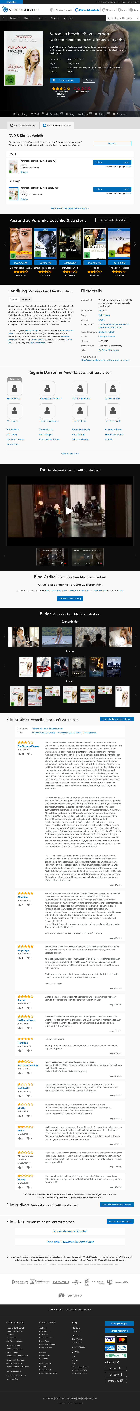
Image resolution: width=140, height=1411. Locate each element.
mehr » (60, 53)
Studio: (84, 336)
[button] (135, 636)
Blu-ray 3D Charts (45, 1347)
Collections (73, 590)
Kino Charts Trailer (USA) (48, 1373)
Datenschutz (60, 1398)
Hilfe (73, 1357)
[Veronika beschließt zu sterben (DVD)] (13, 166)
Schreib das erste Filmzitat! (70, 1231)
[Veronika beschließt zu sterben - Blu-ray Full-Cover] (105, 696)
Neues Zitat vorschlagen (120, 1221)
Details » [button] (24, 172)
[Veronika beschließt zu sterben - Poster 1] (26, 667)
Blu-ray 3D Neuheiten (47, 1344)
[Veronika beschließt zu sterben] (23, 58)
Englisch (110, 332)
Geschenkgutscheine (14, 1363)
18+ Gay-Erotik (11, 1338)
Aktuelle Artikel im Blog (70, 598)
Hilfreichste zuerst (40, 728)
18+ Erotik (10, 1334)
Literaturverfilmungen (108, 324)
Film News (76, 1328)
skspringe (23, 950)
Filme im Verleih (47, 1322)
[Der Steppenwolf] (70, 243)
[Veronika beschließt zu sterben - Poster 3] (61, 667)
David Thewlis (109, 67)
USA (69, 59)
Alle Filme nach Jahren (14, 1341)
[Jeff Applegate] (112, 411)
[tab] (23, 125)
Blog (136, 9)
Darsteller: (54, 67)
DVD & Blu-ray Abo (13, 1345)
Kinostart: (85, 341)
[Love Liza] (94, 243)
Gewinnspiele (100, 590)
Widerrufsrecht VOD (79, 1370)
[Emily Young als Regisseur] (14, 388)
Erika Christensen (37, 342)
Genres (13, 18)
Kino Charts (43, 1359)
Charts (26, 18)
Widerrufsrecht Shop (79, 1373)
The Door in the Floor (119, 267)
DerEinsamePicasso (28, 746)
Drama (70, 71)
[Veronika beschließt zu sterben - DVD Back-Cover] (35, 696)
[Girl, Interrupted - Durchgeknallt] (21, 243)
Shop (124, 9)
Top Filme (42, 1328)
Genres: (53, 71)
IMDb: (83, 350)
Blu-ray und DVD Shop (14, 1331)
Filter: (20, 732)
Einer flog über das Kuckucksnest (45, 267)
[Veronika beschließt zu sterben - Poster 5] (96, 667)
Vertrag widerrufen (119, 1330)
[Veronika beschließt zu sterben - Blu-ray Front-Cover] (70, 696)
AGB (73, 1363)
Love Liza (94, 267)
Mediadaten (92, 1398)
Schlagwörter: (87, 324)
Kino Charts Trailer (45, 1370)
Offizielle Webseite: (89, 357)
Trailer (89, 80)
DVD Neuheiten (45, 1331)
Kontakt (75, 1360)
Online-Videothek (15, 1322)
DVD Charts (43, 1334)
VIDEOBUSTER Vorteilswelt (16, 1376)
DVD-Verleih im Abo (63, 9)
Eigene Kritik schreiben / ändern (116, 719)
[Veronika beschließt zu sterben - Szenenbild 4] (124, 637)
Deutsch (102, 332)
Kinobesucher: (87, 345)
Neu (40, 18)
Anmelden (11, 2)
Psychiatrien (116, 327)
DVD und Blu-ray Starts (56, 590)
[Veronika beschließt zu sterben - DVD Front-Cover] (17, 696)
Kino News (76, 1331)
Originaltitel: (86, 299)
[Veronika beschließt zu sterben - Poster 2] (44, 667)
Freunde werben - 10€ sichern (17, 1366)
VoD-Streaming (12, 1352)
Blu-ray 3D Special (78, 1347)
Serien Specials (77, 1342)
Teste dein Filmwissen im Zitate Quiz (70, 1242)
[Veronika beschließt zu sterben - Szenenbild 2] (57, 637)
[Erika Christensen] (47, 411)
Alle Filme (68, 18)
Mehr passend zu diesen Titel (113, 220)
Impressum (71, 1398)
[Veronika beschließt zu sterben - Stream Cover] (122, 696)
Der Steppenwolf (70, 267)
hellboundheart (27, 1020)
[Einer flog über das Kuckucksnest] (45, 243)
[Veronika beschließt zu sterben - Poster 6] (114, 667)
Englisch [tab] (26, 299)
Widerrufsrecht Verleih (80, 1367)
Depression (124, 324)
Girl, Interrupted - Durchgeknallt (21, 267)
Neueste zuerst (56, 728)
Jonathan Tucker (94, 67)
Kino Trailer (43, 1366)
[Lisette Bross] (80, 411)
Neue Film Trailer (45, 1363)
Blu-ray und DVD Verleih (15, 1328)
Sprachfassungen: (89, 332)
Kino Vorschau (44, 1355)
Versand (128, 166)
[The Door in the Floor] (119, 243)
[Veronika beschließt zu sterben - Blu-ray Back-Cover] (87, 696)
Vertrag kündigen (119, 1323)
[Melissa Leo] (14, 411)
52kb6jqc (23, 897)
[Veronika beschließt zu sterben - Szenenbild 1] (23, 637)
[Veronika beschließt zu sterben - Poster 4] (79, 667)
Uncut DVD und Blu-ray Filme (17, 1355)
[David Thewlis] (112, 388)
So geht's (55, 18)
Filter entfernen (89, 732)
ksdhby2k (23, 1087)
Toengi (21, 1179)
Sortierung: (23, 728)
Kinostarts (42, 1352)
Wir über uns (48, 1398)
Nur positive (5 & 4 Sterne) (43, 732)
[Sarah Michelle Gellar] (47, 388)
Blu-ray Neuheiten (46, 1338)
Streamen (110, 9)
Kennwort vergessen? (111, 2)
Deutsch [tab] (14, 299)
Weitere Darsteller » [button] (70, 453)
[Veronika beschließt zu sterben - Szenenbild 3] (90, 637)
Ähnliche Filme (21, 275)
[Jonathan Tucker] (80, 388)
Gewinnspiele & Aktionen (15, 1360)
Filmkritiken (76, 1336)
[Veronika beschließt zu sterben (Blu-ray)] (13, 193)
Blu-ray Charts (44, 1341)
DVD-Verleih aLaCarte (89, 9)
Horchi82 (23, 1042)
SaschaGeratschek (28, 1065)
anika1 (21, 1130)
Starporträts (84, 590)
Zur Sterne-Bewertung (108, 350)
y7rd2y (21, 1108)
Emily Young (73, 63)
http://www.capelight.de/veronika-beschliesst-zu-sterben (107, 360)
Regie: (53, 63)
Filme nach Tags (12, 1379)
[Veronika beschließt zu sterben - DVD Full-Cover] (52, 696)
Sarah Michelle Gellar (76, 67)
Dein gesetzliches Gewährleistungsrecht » (70, 208)
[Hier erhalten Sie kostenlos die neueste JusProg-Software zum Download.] (116, 1355)
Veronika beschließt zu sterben (52, 550)
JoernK (21, 1000)
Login (97, 2)
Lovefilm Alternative (13, 1371)
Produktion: (55, 59)
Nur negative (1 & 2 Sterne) (69, 732)
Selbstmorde (104, 327)
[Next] (135, 244)
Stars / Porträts (77, 1339)
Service (75, 1351)
